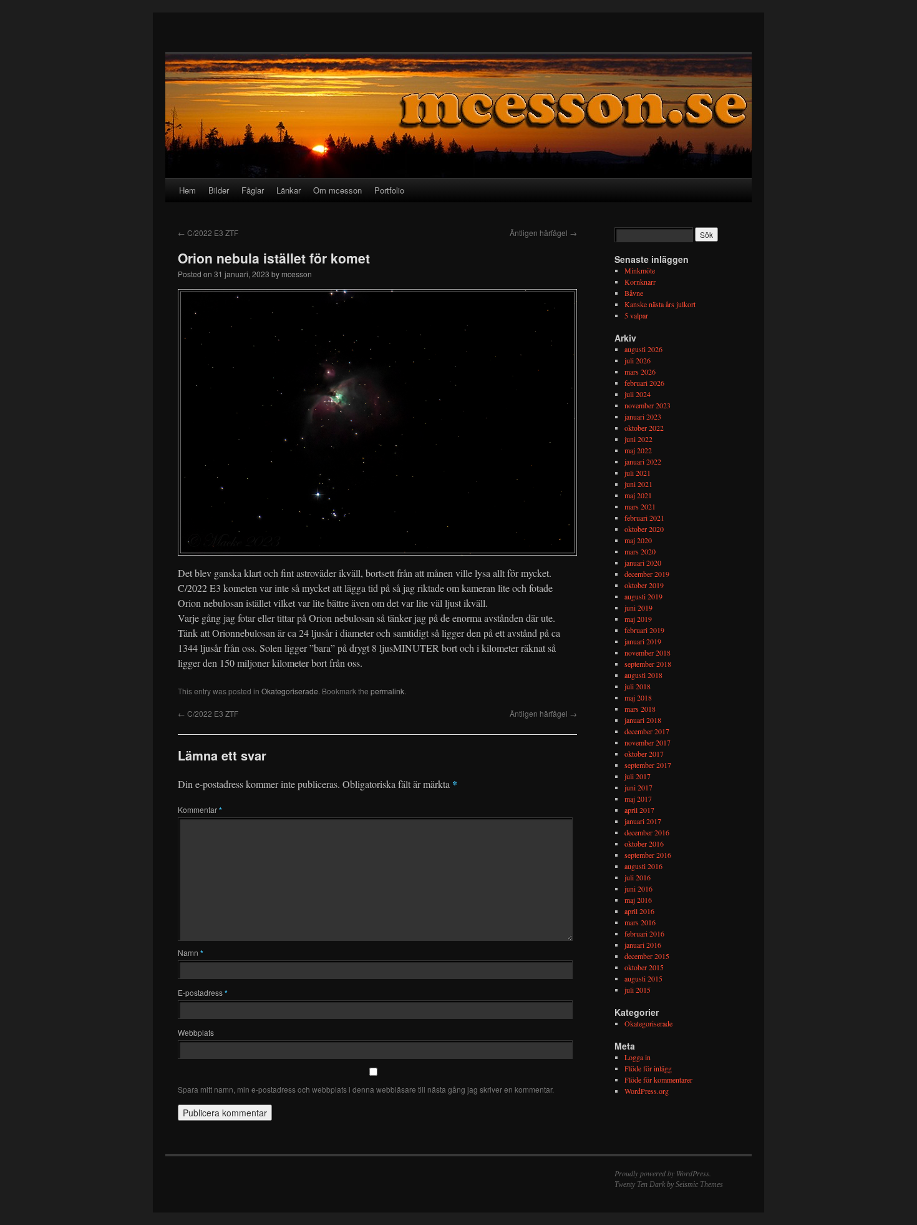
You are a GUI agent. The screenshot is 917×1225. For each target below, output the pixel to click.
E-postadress (203, 992)
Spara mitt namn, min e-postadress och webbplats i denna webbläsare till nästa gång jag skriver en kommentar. (366, 1089)
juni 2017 (638, 787)
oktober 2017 (644, 754)
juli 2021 (637, 473)
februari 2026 (644, 383)
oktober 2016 (644, 844)
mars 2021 (640, 506)
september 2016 (647, 855)
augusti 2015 (643, 978)
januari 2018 (642, 720)
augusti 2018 (643, 675)
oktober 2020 (644, 529)
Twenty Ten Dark (639, 1184)
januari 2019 (642, 641)
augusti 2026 (643, 349)
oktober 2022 (644, 428)
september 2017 (647, 765)
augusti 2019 (643, 596)
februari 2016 (644, 933)
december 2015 (646, 956)
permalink (387, 691)
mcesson (296, 273)
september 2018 (647, 664)
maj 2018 (638, 697)
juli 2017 (637, 776)
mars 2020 (640, 551)
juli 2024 (637, 394)
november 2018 (647, 652)
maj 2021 (638, 495)
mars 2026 (640, 371)
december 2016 (646, 832)
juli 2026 (637, 360)
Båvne (633, 293)
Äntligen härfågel (543, 232)
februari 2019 (644, 630)
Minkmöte (639, 270)
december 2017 (646, 731)
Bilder (218, 190)
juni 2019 (638, 607)
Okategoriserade (289, 691)
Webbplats (196, 1032)
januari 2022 (642, 461)
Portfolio (389, 190)
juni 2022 (638, 439)
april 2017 (639, 810)
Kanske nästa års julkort (660, 304)
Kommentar (200, 809)
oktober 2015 (644, 967)
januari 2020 (642, 563)
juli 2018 (637, 686)
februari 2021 (644, 518)
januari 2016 (642, 945)
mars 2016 (640, 922)
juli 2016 (637, 877)
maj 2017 (638, 799)
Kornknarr (640, 282)
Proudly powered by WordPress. (662, 1173)
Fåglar (252, 190)
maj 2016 (638, 900)
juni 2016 (638, 888)
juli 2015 (637, 990)
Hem (187, 190)
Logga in (637, 1057)
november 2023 (647, 405)
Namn (190, 952)
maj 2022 (638, 450)
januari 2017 (642, 821)
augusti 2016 (643, 866)
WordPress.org (646, 1091)
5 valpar (636, 315)
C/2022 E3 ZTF (208, 232)
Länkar (288, 190)
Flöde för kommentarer (658, 1080)
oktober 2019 (644, 585)
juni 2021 (638, 484)
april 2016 (639, 911)
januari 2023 (642, 416)
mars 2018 (640, 709)
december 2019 (646, 574)
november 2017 (647, 742)
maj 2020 (638, 540)
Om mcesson (337, 190)
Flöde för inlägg (648, 1068)
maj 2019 (638, 619)
